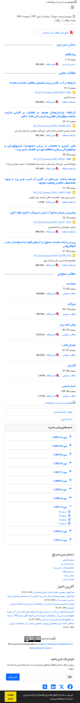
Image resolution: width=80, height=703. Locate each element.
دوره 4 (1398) (60, 498)
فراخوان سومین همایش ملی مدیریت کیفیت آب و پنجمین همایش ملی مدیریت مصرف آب (40, 597)
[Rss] (45, 687)
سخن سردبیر (66, 44)
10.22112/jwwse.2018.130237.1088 (52, 159)
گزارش (71, 365)
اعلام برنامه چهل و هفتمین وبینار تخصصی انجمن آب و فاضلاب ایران (41, 623)
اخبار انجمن (69, 386)
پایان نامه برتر (68, 324)
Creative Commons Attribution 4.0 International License (51, 646)
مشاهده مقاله (69, 101)
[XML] (14, 16)
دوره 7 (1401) (60, 472)
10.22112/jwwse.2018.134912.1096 (52, 192)
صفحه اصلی (68, 559)
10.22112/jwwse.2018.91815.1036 (53, 92)
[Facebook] (70, 687)
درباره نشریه (67, 563)
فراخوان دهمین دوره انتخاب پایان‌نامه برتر (53, 592)
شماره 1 (63, 523)
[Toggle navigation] (41, 7)
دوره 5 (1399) (60, 489)
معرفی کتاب (69, 345)
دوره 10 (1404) (59, 445)
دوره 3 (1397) (60, 507)
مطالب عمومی (66, 273)
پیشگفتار (70, 54)
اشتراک (12, 677)
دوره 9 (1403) (60, 454)
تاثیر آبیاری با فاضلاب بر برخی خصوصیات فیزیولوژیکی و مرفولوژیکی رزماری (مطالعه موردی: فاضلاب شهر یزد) (40, 147)
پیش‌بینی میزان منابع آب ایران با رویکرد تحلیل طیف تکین (43, 212)
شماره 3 (63, 515)
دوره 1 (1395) (60, 540)
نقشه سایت (68, 579)
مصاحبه (71, 283)
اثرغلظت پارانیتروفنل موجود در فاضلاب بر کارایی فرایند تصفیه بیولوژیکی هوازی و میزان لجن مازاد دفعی (40, 114)
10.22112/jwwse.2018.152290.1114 (52, 255)
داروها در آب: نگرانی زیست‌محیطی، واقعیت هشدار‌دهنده (43, 82)
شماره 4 (63, 511)
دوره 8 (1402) (60, 463)
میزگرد (71, 304)
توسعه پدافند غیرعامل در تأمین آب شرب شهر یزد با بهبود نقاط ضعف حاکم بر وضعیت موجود (40, 180)
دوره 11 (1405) (59, 437)
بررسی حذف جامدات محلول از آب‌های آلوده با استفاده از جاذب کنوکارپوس (40, 243)
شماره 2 (63, 519)
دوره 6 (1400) (60, 480)
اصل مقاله (46, 64)
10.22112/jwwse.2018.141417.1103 (52, 222)
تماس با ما (69, 575)
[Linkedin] (53, 687)
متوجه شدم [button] (11, 696)
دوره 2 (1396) (60, 531)
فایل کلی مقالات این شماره (55, 32)
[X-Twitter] (62, 687)
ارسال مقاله (68, 571)
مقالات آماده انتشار (63, 412)
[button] (48, 699)
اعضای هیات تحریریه (64, 567)
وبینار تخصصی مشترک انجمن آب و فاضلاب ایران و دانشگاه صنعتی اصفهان (42, 605)
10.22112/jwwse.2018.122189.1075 (52, 125)
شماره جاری (66, 419)
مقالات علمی (67, 72)
